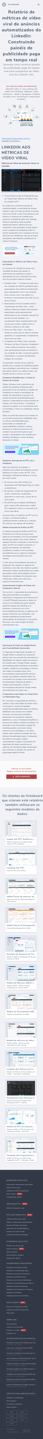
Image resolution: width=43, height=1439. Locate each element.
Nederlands (22, 1416)
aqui (21, 581)
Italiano (22, 1419)
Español (22, 1412)
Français (11, 1419)
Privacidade (10, 1429)
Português (11, 1416)
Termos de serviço (12, 1432)
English (12, 1412)
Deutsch (11, 1423)
